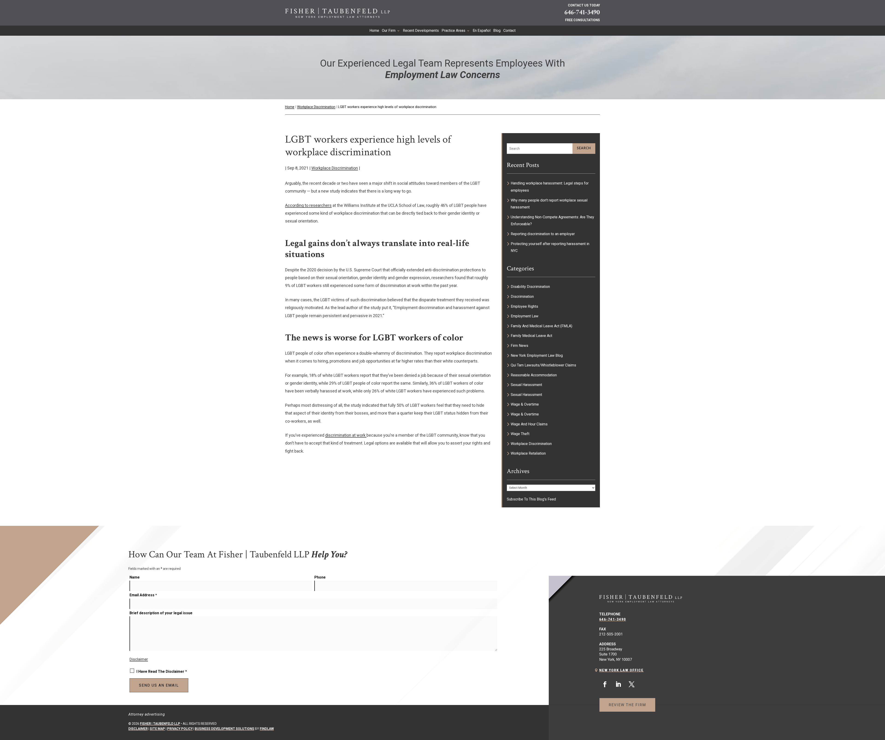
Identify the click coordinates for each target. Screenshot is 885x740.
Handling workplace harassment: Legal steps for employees (550, 187)
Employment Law (524, 316)
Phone (320, 577)
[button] (879, 706)
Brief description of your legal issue (161, 613)
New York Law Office (621, 670)
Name (135, 577)
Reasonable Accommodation (534, 375)
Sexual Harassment (526, 385)
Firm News (519, 345)
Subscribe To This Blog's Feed (531, 499)
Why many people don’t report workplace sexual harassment (549, 204)
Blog (497, 30)
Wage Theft (520, 434)
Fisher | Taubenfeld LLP (160, 723)
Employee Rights (524, 306)
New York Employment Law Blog (537, 355)
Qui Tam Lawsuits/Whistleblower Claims (543, 365)
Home (374, 30)
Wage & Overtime (525, 404)
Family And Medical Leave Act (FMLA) (541, 326)
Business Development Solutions (224, 729)
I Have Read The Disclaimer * (161, 671)
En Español (481, 30)
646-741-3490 (582, 12)
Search (584, 148)
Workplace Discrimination (334, 168)
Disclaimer (139, 659)
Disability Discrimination (530, 286)
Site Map (157, 729)
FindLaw (267, 729)
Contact (509, 30)
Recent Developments (421, 30)
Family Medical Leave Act (531, 335)
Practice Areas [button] (453, 30)
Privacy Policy (180, 729)
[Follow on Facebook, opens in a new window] (605, 684)
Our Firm (388, 30)
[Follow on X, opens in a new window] (631, 684)
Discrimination (522, 296)
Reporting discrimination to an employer (543, 234)
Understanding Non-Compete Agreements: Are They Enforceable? (552, 220)
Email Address (143, 595)
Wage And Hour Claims (529, 424)
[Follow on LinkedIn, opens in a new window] (618, 684)
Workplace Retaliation (528, 453)
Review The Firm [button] (627, 705)
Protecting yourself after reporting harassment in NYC (550, 247)
